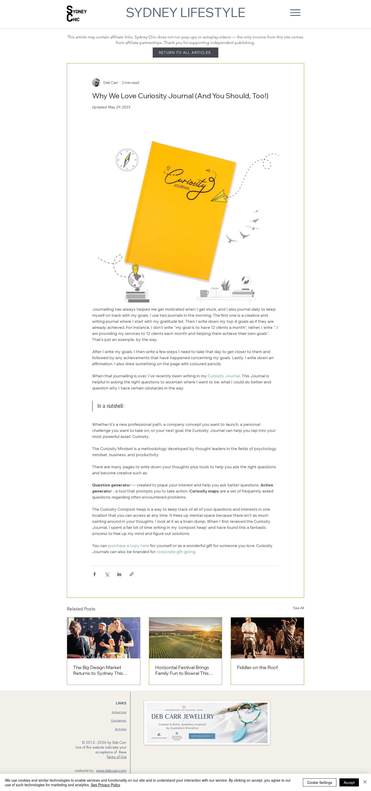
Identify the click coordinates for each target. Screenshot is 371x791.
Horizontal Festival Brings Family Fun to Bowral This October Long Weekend (182, 670)
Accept (349, 782)
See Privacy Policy (105, 784)
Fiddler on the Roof (257, 667)
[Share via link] (131, 574)
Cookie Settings (319, 782)
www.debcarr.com (111, 770)
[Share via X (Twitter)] (106, 574)
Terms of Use (116, 756)
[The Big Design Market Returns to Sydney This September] (103, 637)
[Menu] (295, 12)
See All (298, 608)
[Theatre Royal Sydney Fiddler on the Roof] (267, 637)
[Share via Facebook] (94, 574)
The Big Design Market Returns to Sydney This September (98, 670)
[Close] (365, 782)
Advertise (119, 712)
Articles (120, 729)
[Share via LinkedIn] (119, 574)
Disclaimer (118, 720)
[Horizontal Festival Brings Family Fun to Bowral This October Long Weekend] (185, 637)
